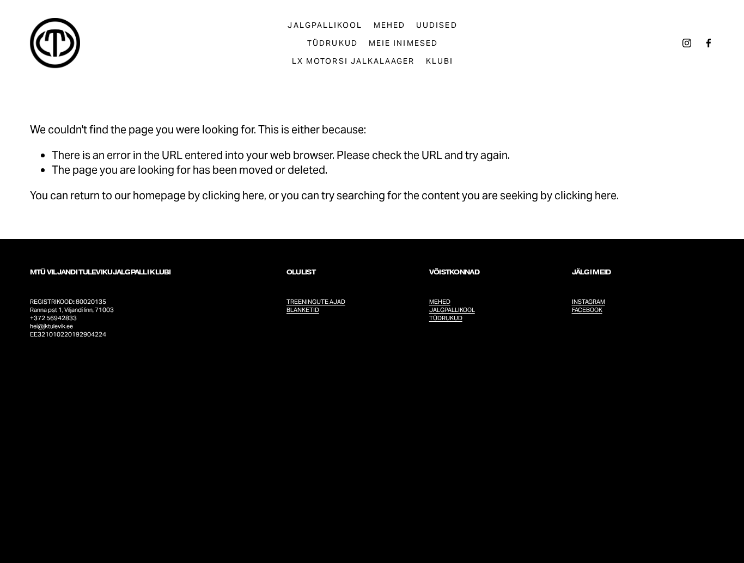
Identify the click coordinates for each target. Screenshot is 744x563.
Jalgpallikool (325, 25)
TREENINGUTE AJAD (315, 301)
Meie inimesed (403, 43)
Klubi (439, 61)
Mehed (389, 25)
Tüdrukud (332, 43)
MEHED (439, 301)
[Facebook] (708, 43)
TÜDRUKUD (445, 318)
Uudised (436, 25)
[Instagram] (686, 43)
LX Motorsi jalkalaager (353, 61)
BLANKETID (302, 310)
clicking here (233, 195)
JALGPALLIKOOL (452, 310)
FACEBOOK (587, 310)
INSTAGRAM (588, 301)
